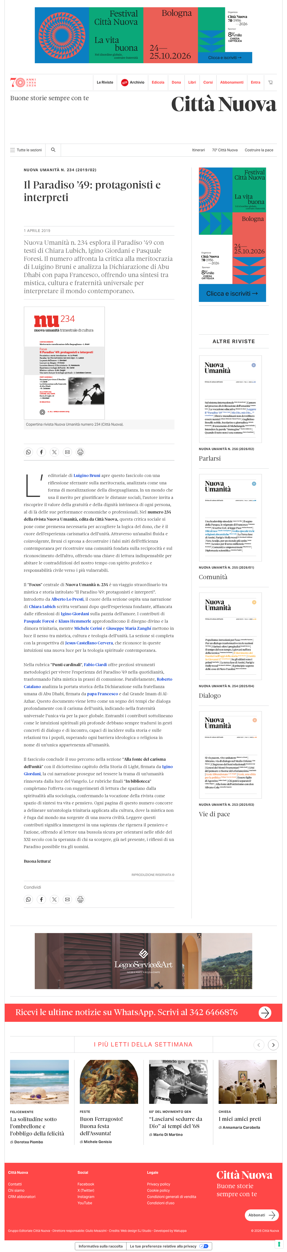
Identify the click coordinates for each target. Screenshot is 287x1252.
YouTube (85, 1203)
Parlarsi (210, 458)
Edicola (158, 82)
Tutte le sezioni (29, 150)
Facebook (86, 1184)
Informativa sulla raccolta (101, 1246)
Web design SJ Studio (136, 1231)
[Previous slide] (259, 1045)
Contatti (15, 1184)
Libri (192, 82)
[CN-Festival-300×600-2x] (232, 234)
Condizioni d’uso (160, 1203)
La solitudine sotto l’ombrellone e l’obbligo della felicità (37, 1127)
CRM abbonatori (21, 1196)
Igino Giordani (75, 614)
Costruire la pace (259, 150)
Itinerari (198, 150)
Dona (176, 82)
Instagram (86, 1196)
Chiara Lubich (42, 607)
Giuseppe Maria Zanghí (128, 628)
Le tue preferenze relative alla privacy (163, 1246)
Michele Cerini (88, 628)
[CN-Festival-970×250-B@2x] (143, 34)
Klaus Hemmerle (75, 621)
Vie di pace (214, 814)
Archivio (137, 82)
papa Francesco (102, 694)
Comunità (213, 577)
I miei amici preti (240, 1119)
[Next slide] (273, 1045)
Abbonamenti (232, 82)
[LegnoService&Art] (143, 961)
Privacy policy (158, 1184)
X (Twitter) (86, 1190)
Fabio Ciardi (95, 665)
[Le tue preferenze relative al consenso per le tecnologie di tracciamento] (279, 1244)
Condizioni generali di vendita (171, 1196)
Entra (255, 82)
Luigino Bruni (87, 476)
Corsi (208, 82)
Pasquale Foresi (39, 621)
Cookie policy (158, 1190)
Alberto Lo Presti (67, 599)
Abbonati (256, 1215)
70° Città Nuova (225, 150)
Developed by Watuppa (170, 1231)
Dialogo (210, 696)
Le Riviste (105, 82)
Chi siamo (16, 1190)
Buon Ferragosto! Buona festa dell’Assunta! (101, 1126)
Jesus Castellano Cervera (89, 643)
